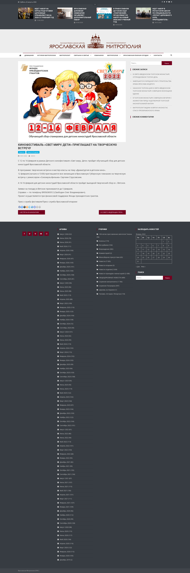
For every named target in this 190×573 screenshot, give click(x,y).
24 (138, 257)
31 (138, 261)
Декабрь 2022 (65, 413)
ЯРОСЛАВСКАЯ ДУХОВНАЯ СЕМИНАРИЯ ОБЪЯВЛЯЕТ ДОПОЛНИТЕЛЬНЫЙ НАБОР (82, 14)
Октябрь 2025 (65, 275)
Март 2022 (64, 450)
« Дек (138, 267)
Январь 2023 (64, 409)
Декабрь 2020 (65, 511)
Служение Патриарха (107, 286)
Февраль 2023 (65, 405)
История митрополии (46, 55)
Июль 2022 (64, 434)
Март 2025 (64, 303)
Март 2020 (64, 547)
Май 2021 (63, 491)
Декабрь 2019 (65, 560)
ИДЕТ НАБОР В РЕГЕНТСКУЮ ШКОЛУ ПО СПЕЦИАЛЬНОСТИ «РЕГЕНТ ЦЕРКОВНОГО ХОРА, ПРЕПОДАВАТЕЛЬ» (162, 14)
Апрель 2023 (64, 397)
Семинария (99, 55)
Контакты (158, 55)
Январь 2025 (64, 311)
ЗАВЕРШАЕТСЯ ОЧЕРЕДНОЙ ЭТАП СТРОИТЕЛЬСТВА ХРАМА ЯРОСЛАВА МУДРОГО (152, 82)
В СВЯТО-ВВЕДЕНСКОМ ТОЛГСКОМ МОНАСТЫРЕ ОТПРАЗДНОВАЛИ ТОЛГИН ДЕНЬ (151, 75)
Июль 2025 (64, 287)
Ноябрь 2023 (64, 368)
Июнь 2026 (64, 242)
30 (169, 257)
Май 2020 (63, 539)
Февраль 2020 (65, 552)
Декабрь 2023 (65, 364)
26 (148, 257)
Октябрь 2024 (65, 324)
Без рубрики (104, 245)
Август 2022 (64, 429)
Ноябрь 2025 (64, 271)
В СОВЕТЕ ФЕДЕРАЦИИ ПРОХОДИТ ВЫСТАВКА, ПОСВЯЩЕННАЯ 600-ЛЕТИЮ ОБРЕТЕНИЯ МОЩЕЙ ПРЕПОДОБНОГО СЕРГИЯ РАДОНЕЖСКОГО (113, 212)
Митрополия (112, 55)
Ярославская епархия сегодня (135, 55)
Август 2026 (64, 234)
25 (143, 257)
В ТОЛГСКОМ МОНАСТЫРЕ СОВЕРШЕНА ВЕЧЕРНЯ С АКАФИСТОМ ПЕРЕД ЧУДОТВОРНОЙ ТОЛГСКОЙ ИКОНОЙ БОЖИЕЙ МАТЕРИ (152, 101)
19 (148, 253)
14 (159, 249)
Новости (21, 152)
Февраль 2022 (65, 454)
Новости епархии (105, 265)
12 (148, 249)
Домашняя (29, 55)
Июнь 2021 (64, 486)
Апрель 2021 (64, 495)
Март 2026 (64, 254)
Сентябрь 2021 (65, 474)
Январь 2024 (64, 360)
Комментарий (104, 253)
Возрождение (104, 249)
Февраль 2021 (65, 503)
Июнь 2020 (64, 535)
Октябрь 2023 (65, 372)
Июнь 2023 (64, 389)
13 (153, 249)
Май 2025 (63, 295)
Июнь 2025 (64, 291)
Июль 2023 (64, 385)
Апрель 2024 (64, 348)
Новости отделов (32, 152)
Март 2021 (64, 499)
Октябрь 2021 (65, 470)
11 (143, 249)
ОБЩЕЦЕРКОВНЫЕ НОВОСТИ (110, 278)
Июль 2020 (64, 531)
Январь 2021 (64, 507)
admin (33, 156)
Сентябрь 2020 (65, 523)
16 (169, 249)
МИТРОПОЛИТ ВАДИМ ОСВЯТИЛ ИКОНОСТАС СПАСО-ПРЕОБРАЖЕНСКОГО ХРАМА (150, 109)
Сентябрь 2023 (65, 377)
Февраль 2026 (65, 259)
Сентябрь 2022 (65, 425)
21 (159, 253)
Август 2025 (64, 283)
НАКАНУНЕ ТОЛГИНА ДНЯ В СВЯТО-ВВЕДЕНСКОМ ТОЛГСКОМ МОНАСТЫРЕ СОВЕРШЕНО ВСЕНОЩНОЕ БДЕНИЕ (152, 91)
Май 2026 (63, 246)
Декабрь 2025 (65, 267)
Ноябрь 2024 (64, 320)
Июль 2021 (64, 482)
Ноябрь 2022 (64, 417)
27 (153, 257)
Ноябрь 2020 (64, 515)
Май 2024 (63, 344)
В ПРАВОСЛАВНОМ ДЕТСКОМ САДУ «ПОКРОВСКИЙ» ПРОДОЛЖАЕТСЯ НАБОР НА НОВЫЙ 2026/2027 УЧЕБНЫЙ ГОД (121, 15)
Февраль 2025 (65, 307)
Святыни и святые (81, 55)
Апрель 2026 (64, 250)
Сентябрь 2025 (65, 279)
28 (159, 257)
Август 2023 (64, 381)
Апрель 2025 (64, 299)
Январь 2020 (64, 556)
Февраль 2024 (65, 356)
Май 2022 (63, 442)
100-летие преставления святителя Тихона (115, 234)
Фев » (143, 267)
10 (138, 249)
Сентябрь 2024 (65, 328)
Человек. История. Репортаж (110, 294)
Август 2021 (64, 478)
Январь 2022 (64, 458)
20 (153, 253)
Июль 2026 (64, 238)
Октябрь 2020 (65, 519)
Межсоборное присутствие (109, 257)
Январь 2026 (64, 263)
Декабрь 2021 (65, 462)
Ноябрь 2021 (64, 466)
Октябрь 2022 (65, 421)
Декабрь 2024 (65, 315)
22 (164, 253)
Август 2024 (64, 332)
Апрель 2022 (64, 446)
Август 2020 (64, 527)
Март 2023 (64, 401)
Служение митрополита (108, 282)
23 (169, 253)
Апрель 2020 (64, 543)
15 (164, 249)
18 (143, 253)
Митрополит (64, 55)
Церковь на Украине (107, 290)
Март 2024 (64, 352)
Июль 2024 (64, 336)
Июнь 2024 (64, 340)
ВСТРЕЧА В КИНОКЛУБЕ (30, 212)
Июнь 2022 (64, 438)
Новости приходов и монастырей (111, 273)
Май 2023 (63, 393)
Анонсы (102, 241)
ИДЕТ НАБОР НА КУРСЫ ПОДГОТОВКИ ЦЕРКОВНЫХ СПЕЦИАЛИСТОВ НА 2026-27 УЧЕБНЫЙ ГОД (44, 13)
